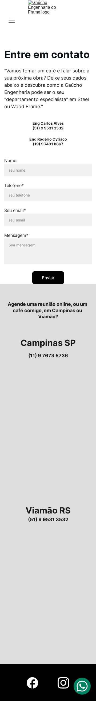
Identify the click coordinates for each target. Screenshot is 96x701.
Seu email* (15, 210)
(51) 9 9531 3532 (48, 128)
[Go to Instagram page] (63, 683)
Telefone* (14, 185)
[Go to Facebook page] (32, 683)
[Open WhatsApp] (82, 686)
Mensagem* (16, 235)
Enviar (48, 277)
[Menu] (12, 20)
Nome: (10, 160)
